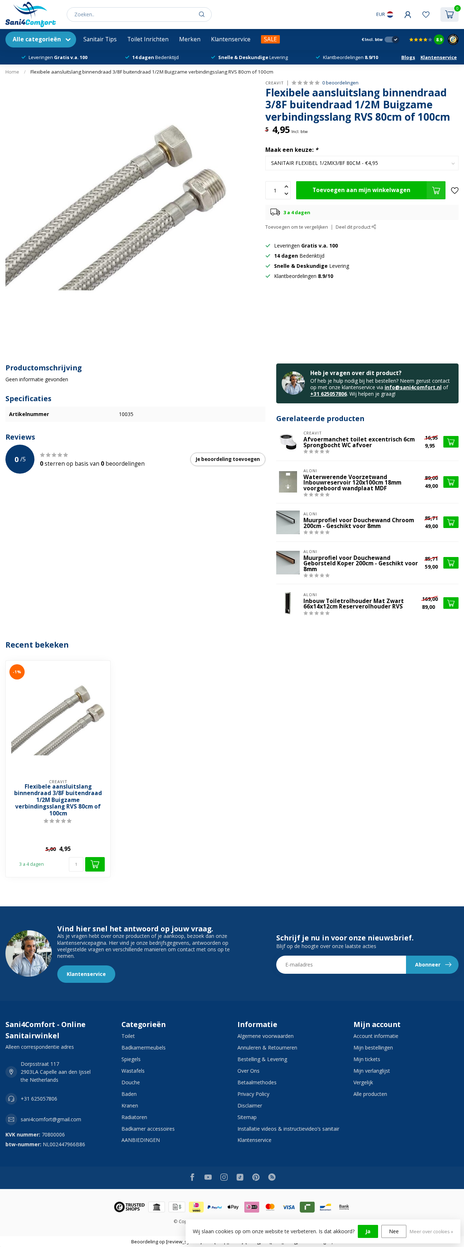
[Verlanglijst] (426, 14)
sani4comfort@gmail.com (51, 1119)
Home (12, 71)
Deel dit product (354, 227)
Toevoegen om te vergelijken (296, 227)
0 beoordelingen (340, 83)
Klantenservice (230, 39)
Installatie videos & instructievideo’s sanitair (288, 1128)
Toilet (128, 1035)
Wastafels (133, 1070)
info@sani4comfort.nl (413, 387)
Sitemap (247, 1117)
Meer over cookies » (431, 1232)
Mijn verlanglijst (371, 1070)
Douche (130, 1082)
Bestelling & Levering (262, 1059)
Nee (394, 1231)
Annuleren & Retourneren (267, 1047)
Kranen (129, 1105)
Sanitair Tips (100, 39)
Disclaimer (249, 1105)
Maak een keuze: (291, 150)
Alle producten (370, 1093)
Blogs (408, 57)
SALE (270, 39)
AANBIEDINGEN (140, 1139)
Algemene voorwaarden (265, 1035)
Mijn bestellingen (373, 1047)
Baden (129, 1093)
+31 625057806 (328, 393)
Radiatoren (134, 1117)
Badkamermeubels (143, 1047)
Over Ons (248, 1070)
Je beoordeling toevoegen (228, 459)
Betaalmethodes (257, 1082)
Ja (367, 1231)
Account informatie (375, 1035)
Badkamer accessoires (148, 1128)
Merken (189, 39)
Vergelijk (363, 1082)
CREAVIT (274, 83)
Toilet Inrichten (148, 39)
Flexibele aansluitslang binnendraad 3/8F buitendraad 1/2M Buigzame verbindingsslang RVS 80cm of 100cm (151, 71)
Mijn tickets (366, 1059)
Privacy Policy (253, 1093)
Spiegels (131, 1059)
